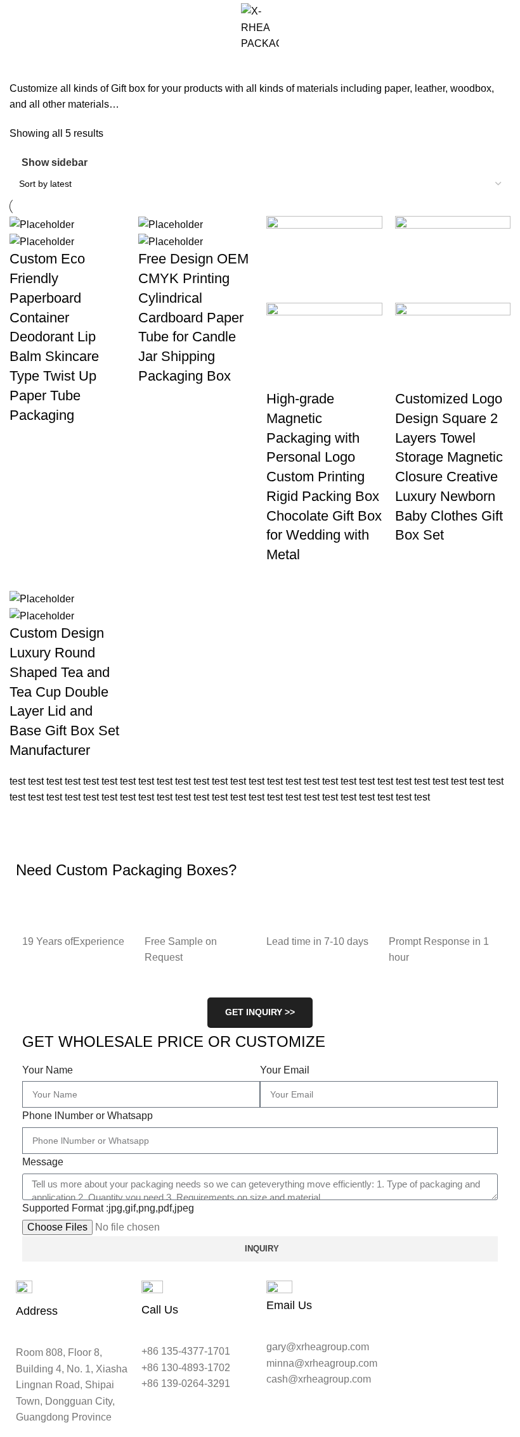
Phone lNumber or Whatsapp (87, 1115)
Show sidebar (55, 163)
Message (42, 1161)
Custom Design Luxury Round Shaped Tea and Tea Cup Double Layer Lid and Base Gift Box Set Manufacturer (64, 691)
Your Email (284, 1070)
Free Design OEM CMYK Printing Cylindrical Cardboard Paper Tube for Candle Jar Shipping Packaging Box (193, 317)
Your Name (47, 1070)
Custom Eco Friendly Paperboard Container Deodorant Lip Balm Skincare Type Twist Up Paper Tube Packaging (54, 336)
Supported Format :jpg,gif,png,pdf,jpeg (108, 1208)
